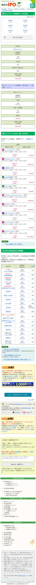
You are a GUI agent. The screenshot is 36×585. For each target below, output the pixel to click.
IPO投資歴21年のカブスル (20, 404)
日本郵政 (7, 168)
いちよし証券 (8, 334)
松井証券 (8, 279)
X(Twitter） (18, 412)
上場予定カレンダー (10, 505)
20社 (22, 329)
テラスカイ (7, 204)
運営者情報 (10, 584)
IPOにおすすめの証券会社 (11, 349)
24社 (32, 274)
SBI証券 (8, 284)
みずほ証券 (8, 303)
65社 (22, 302)
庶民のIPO (31, 582)
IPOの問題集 (7, 538)
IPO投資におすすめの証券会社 (13, 491)
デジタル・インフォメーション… (13, 195)
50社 (22, 269)
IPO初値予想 (7, 503)
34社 (22, 333)
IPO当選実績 (7, 532)
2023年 (25, 26)
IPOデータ (7, 514)
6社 (33, 299)
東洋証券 (8, 329)
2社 (33, 333)
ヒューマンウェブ (9, 222)
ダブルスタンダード (9, 159)
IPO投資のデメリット (12, 485)
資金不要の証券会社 (11, 495)
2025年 (25, 21)
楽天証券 (8, 291)
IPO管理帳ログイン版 (10, 509)
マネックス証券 (8, 271)
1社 (22, 315)
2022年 (10, 31)
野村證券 (8, 311)
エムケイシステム (9, 231)
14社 (32, 307)
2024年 (10, 26)
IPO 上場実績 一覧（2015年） (14, 244)
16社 (22, 278)
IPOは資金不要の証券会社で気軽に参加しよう (17, 359)
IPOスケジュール (9, 501)
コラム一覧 (7, 536)
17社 (22, 337)
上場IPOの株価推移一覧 (11, 516)
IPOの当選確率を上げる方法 (12, 355)
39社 (22, 306)
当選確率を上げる (9, 525)
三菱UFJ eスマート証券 (8, 288)
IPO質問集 (18, 451)
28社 (32, 311)
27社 (22, 325)
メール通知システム (10, 511)
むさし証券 (8, 342)
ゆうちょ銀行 (8, 186)
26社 (22, 320)
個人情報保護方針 (20, 584)
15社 (32, 303)
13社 (22, 341)
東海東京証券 (8, 325)
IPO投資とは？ (8, 481)
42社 (22, 298)
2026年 (10, 21)
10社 (18, 70)
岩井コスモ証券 (8, 295)
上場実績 (6, 512)
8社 (33, 283)
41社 (22, 294)
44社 (22, 311)
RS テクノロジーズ (10, 213)
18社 (22, 286)
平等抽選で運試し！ (11, 527)
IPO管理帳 (7, 507)
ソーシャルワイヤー (9, 149)
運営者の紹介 (8, 534)
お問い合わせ (8, 541)
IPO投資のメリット (11, 483)
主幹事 (33, 266)
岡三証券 (8, 299)
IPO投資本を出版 (26, 408)
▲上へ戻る (31, 399)
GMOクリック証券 (8, 318)
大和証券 (8, 307)
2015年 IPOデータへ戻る (20, 394)
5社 (33, 321)
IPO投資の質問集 (9, 488)
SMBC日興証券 (8, 275)
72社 (22, 274)
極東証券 (8, 338)
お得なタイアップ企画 (12, 493)
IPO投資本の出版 (9, 540)
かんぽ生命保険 (8, 177)
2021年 (25, 31)
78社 (22, 282)
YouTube (27, 412)
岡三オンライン (18, 49)
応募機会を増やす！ (11, 529)
